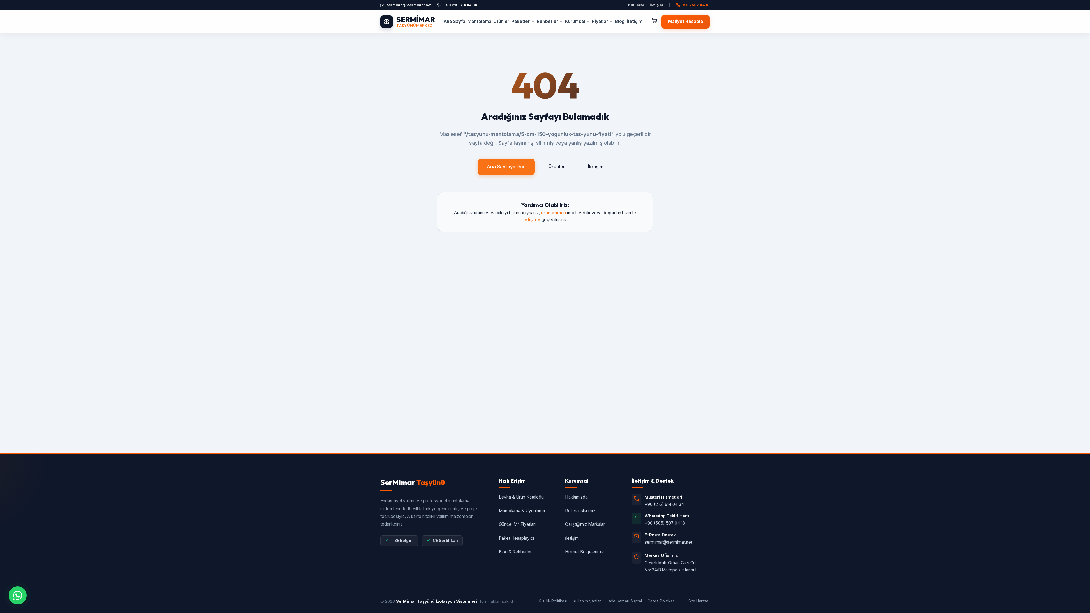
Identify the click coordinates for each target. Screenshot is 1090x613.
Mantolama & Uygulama (522, 510)
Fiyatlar (600, 21)
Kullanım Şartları (587, 601)
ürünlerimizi (553, 212)
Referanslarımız (580, 510)
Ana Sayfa (454, 21)
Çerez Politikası (661, 601)
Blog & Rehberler (515, 552)
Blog (620, 21)
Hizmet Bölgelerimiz (584, 552)
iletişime (531, 219)
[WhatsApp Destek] (18, 595)
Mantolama (479, 21)
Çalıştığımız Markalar (585, 524)
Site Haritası (699, 601)
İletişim (656, 5)
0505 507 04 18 (695, 5)
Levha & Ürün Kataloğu (521, 497)
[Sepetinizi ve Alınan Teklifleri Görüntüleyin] (654, 22)
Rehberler (547, 21)
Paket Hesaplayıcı (516, 538)
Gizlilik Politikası (553, 601)
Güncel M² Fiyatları (517, 524)
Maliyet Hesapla (685, 21)
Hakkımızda (576, 497)
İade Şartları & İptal (624, 601)
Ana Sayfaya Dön (506, 166)
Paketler (521, 21)
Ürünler (501, 21)
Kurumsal (636, 5)
